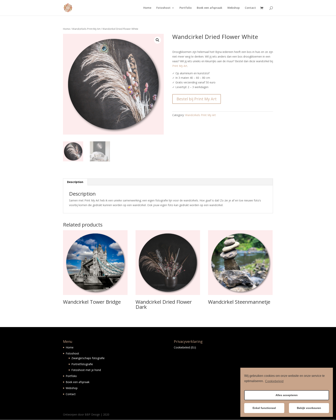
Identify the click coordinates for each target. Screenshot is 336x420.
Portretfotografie (82, 364)
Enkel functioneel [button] (264, 408)
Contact (250, 8)
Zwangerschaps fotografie (88, 358)
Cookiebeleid (274, 381)
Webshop (233, 8)
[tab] (75, 182)
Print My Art (179, 66)
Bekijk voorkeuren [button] (309, 408)
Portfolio (185, 8)
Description (75, 182)
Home (147, 8)
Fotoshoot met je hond (86, 370)
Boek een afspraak (209, 8)
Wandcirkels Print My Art (86, 29)
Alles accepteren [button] (287, 395)
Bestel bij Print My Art (197, 99)
